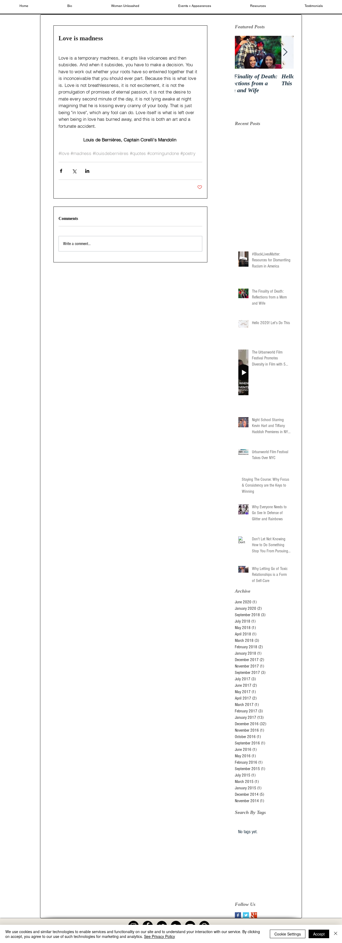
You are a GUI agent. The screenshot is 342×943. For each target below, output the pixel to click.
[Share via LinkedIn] (87, 170)
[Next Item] (285, 52)
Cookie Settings (287, 934)
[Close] (335, 934)
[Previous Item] (243, 52)
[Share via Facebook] (61, 170)
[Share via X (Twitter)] (74, 170)
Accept (319, 934)
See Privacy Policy (159, 936)
